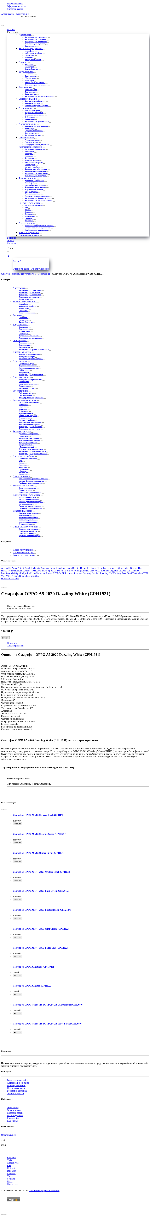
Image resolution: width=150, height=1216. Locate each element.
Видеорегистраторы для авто (36, 126)
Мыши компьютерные (34, 163)
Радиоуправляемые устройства (37, 144)
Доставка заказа (15, 9)
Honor (11, 570)
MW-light (15, 573)
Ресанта (30, 576)
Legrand (85, 570)
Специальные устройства (26, 526)
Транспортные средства (28, 529)
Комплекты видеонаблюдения (37, 106)
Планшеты (29, 57)
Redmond (40, 573)
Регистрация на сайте (18, 1080)
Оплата (10, 240)
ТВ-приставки (30, 78)
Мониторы (29, 156)
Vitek (8, 576)
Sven (124, 573)
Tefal (129, 573)
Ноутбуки (29, 154)
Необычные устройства (28, 531)
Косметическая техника (28, 518)
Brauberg (44, 568)
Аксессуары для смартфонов (36, 37)
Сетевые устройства (33, 167)
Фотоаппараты (31, 90)
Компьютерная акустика (35, 115)
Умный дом (29, 183)
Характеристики (15, 645)
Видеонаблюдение (28, 99)
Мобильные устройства (31, 48)
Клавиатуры (30, 165)
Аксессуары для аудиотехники (37, 121)
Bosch (27, 568)
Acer (3, 568)
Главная (11, 29)
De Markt (84, 568)
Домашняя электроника (34, 181)
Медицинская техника (28, 522)
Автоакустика (30, 133)
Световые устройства (30, 203)
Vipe (3, 576)
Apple (14, 568)
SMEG (112, 573)
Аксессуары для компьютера (36, 174)
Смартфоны (30, 51)
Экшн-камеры (30, 94)
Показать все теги (10, 578)
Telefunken (137, 573)
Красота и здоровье (23, 511)
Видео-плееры (30, 76)
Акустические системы (34, 113)
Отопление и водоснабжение (30, 506)
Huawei (37, 570)
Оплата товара (14, 1110)
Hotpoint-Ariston (22, 570)
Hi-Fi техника (30, 117)
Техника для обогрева (28, 497)
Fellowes (111, 568)
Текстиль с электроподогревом (37, 196)
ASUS (21, 568)
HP (32, 570)
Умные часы (30, 55)
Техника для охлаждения (29, 499)
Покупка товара (15, 3)
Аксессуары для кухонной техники (39, 200)
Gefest (126, 568)
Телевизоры (30, 74)
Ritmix (49, 573)
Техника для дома (28, 178)
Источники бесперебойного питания (39, 226)
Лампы (28, 210)
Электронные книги (33, 60)
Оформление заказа (17, 6)
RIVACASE (59, 573)
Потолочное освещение (34, 205)
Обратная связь (8, 1135)
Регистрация (22, 14)
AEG (8, 568)
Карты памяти (31, 46)
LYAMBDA (124, 570)
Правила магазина (16, 1088)
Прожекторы (30, 216)
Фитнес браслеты (32, 69)
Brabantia (35, 568)
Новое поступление (29, 232)
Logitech (114, 570)
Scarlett (95, 573)
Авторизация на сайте (18, 1083)
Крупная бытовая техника (35, 187)
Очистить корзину (40, 269)
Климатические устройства (27, 495)
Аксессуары (25, 35)
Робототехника (26, 137)
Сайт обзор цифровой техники (44, 1190)
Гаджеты (23, 62)
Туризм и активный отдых (29, 536)
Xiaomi (15, 576)
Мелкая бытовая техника (35, 185)
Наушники (29, 65)
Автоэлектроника (28, 124)
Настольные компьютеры (35, 149)
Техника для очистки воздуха (31, 502)
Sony (118, 573)
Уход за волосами (26, 515)
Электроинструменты (28, 488)
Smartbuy (104, 573)
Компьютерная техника (31, 147)
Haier (140, 568)
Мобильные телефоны (34, 53)
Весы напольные (25, 524)
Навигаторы (30, 129)
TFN (145, 573)
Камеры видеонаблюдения (35, 101)
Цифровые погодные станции (30, 508)
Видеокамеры (30, 92)
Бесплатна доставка (17, 1091)
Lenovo (93, 570)
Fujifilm (119, 568)
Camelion (60, 568)
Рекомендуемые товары (25, 555)
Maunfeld (135, 570)
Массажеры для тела (27, 520)
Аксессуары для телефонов (35, 39)
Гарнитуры (29, 67)
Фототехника (26, 87)
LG (99, 570)
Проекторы (29, 80)
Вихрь (22, 576)
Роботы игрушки (32, 142)
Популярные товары (29, 235)
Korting (77, 570)
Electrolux (101, 568)
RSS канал (12, 1121)
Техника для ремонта (24, 485)
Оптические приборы (27, 533)
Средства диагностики (34, 131)
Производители (15, 1115)
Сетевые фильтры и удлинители (38, 228)
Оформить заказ (21, 269)
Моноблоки (29, 151)
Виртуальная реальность (35, 83)
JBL (53, 570)
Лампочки (29, 221)
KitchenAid (60, 570)
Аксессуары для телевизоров (36, 85)
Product (17, 824)
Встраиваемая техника (34, 189)
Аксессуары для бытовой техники (38, 198)
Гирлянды (29, 219)
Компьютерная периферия (35, 171)
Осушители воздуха (27, 504)
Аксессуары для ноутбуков (35, 176)
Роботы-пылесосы (32, 140)
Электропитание (27, 223)
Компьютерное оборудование (36, 169)
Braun (52, 568)
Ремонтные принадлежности (30, 492)
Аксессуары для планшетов (36, 42)
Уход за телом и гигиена (28, 513)
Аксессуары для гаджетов (35, 44)
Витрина (11, 238)
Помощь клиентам (16, 1085)
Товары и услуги (15, 1093)
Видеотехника (26, 71)
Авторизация (7, 14)
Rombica (69, 573)
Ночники (28, 212)
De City (76, 568)
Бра (26, 208)
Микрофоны (30, 119)
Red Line (31, 573)
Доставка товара (15, 1113)
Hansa (4, 570)
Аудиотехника (26, 108)
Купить (5, 638)
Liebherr (105, 570)
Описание (12, 643)
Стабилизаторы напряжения (36, 230)
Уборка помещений (33, 194)
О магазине (12, 1107)
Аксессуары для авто (33, 135)
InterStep (46, 570)
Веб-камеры (30, 158)
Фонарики (29, 214)
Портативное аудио (32, 110)
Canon (68, 568)
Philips (23, 573)
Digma (93, 568)
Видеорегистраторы (33, 103)
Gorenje (134, 568)
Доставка (11, 243)
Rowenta (78, 573)
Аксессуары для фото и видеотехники (40, 96)
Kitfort (70, 570)
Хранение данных (32, 160)
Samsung (87, 573)
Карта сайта (13, 1118)
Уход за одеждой (31, 192)
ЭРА (36, 576)
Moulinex (5, 573)
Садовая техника (26, 490)
